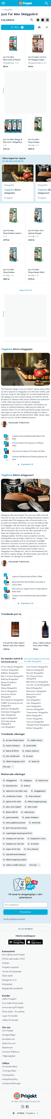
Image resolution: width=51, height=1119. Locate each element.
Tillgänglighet (8, 1056)
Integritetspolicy (10, 1079)
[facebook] (27, 1106)
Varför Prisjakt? (9, 999)
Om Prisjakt (7, 1030)
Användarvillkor (9, 1066)
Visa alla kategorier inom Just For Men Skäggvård (37, 660)
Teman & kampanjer (12, 971)
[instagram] (22, 1106)
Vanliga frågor (8, 1034)
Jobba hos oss (9, 1043)
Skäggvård (8, 10)
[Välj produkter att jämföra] (39, 27)
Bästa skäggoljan (23, 349)
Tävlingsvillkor (9, 1070)
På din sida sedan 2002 (13, 958)
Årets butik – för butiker (13, 1011)
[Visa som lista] (42, 20)
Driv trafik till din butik (12, 1003)
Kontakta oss (8, 1039)
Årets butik (7, 975)
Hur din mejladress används (14, 919)
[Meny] (3, 3)
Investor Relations (11, 1051)
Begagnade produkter (12, 988)
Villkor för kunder (10, 1020)
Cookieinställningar (11, 1083)
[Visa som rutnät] (38, 20)
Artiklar (5, 963)
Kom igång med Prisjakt (13, 954)
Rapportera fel (25, 290)
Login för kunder (10, 1015)
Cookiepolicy (8, 1075)
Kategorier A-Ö (9, 980)
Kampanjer (7, 984)
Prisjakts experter (10, 967)
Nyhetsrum (7, 1047)
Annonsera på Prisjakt (13, 1007)
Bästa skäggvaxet (23, 475)
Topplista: (6, 349)
